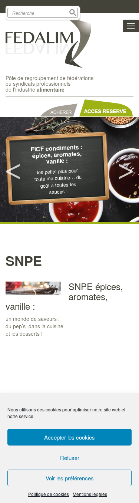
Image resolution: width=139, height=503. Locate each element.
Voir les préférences (70, 478)
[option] (69, 169)
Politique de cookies (48, 494)
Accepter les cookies (69, 437)
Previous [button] (13, 170)
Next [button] (126, 170)
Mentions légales (90, 494)
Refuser (69, 457)
